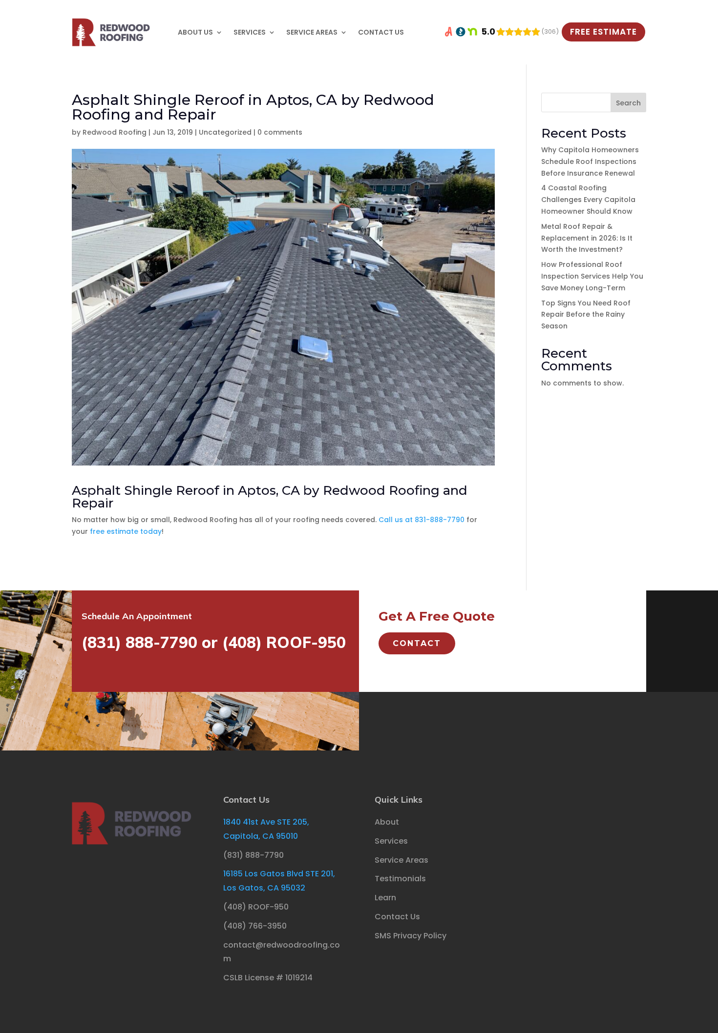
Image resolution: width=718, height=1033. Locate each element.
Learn (385, 897)
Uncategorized (225, 132)
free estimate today (126, 531)
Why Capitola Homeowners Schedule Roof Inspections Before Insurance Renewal (590, 161)
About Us (195, 32)
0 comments (279, 132)
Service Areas (312, 32)
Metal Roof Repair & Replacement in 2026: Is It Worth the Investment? (587, 238)
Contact (417, 643)
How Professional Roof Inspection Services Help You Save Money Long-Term (592, 276)
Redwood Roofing (115, 132)
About (387, 822)
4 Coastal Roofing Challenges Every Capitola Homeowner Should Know (588, 199)
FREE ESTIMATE (603, 32)
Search (628, 103)
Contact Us (381, 32)
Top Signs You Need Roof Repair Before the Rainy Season (586, 314)
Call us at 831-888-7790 (422, 520)
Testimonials (400, 878)
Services (249, 32)
